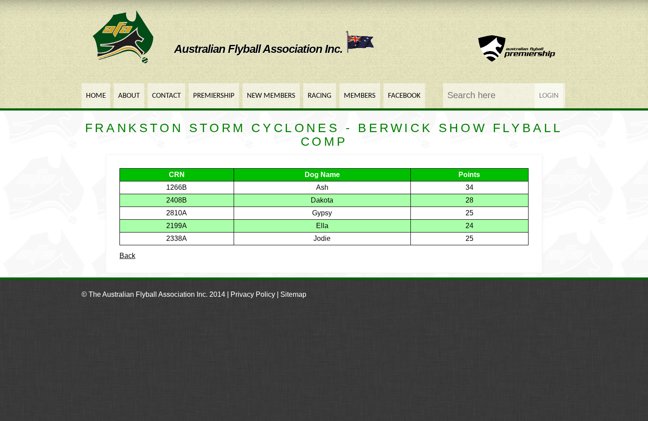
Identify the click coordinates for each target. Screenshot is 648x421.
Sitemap (293, 294)
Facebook (404, 96)
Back (127, 255)
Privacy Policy (253, 294)
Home (96, 96)
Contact (166, 96)
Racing (319, 96)
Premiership (214, 96)
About (129, 96)
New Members (271, 96)
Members (360, 96)
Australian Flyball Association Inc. (259, 48)
